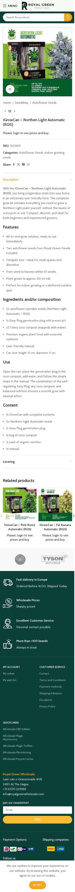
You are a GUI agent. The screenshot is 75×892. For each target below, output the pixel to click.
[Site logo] (38, 5)
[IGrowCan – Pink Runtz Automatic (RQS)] (20, 504)
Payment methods (50, 686)
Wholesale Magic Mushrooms (13, 737)
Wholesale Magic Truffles (17, 746)
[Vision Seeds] (20, 559)
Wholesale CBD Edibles (16, 729)
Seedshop (21, 102)
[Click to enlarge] (10, 89)
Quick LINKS (11, 722)
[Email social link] (23, 164)
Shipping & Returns (50, 693)
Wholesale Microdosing (17, 752)
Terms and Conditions (52, 680)
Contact (44, 673)
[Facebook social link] (13, 164)
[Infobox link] (37, 583)
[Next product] (14, 111)
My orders (9, 673)
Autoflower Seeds (44, 102)
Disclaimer (45, 700)
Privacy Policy (47, 706)
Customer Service (52, 667)
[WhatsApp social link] (28, 164)
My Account (11, 667)
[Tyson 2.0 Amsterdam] (55, 559)
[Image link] (19, 848)
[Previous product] (5, 111)
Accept (37, 884)
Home (7, 102)
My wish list (9, 680)
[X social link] (18, 164)
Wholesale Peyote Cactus (18, 759)
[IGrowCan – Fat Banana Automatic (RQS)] (55, 504)
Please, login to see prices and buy (26, 133)
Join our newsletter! (16, 802)
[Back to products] (10, 111)
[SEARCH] (68, 17)
